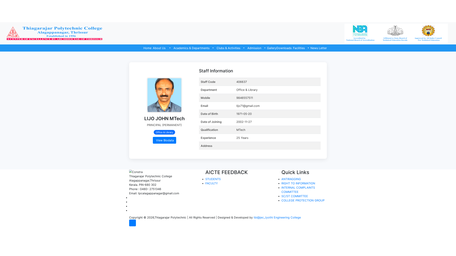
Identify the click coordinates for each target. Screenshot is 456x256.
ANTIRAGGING (291, 179)
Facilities (299, 48)
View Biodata (164, 140)
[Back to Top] (132, 223)
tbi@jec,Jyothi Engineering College (277, 217)
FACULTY (211, 183)
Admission (254, 48)
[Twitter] (130, 202)
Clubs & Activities (228, 48)
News (421, 2)
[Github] (130, 210)
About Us (159, 48)
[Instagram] (130, 206)
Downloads (284, 48)
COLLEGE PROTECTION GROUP (303, 200)
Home (147, 48)
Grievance (432, 2)
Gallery (271, 48)
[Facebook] (130, 197)
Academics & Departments (191, 48)
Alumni (443, 2)
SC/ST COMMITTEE (294, 196)
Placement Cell (437, 6)
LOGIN (443, 15)
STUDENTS (213, 179)
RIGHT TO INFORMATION (298, 183)
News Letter (318, 48)
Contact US (440, 11)
